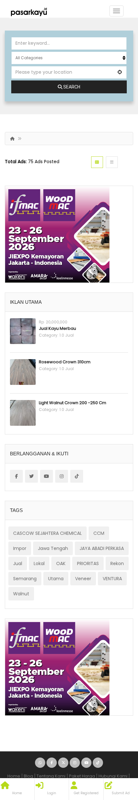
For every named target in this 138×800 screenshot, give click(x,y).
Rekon (117, 563)
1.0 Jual (66, 335)
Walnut (21, 594)
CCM (98, 533)
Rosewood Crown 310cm (65, 362)
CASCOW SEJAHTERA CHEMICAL (47, 533)
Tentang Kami (51, 776)
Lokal (39, 563)
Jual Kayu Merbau (57, 328)
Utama (56, 578)
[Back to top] (117, 760)
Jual (17, 563)
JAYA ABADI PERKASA (102, 548)
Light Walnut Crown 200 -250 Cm (72, 403)
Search (71, 86)
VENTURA (112, 578)
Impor (19, 548)
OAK (60, 563)
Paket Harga (82, 776)
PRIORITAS (88, 563)
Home (13, 776)
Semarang (25, 578)
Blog (28, 776)
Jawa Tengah (53, 548)
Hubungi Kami (113, 776)
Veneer (83, 578)
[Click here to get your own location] (120, 72)
